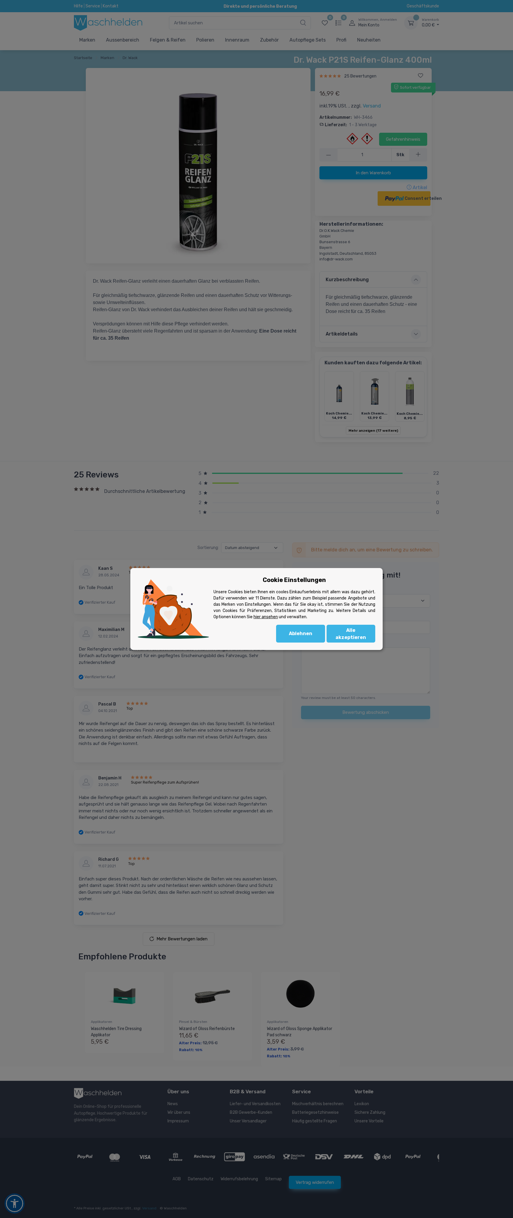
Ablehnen (300, 633)
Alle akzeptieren (350, 633)
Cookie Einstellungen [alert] (294, 579)
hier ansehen (266, 616)
